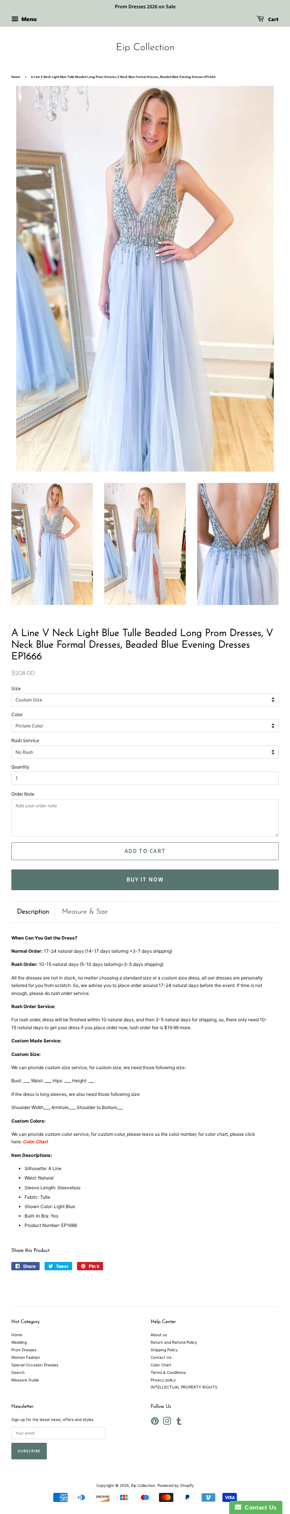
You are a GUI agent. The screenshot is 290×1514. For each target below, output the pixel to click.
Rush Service (25, 740)
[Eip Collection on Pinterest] (155, 1423)
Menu (28, 19)
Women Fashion (25, 1357)
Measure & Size (85, 912)
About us (159, 1334)
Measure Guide (25, 1380)
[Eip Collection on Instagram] (167, 1423)
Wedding (19, 1342)
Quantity (20, 767)
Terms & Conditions (168, 1372)
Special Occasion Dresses (34, 1365)
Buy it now (145, 879)
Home (15, 77)
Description (33, 912)
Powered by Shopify (175, 1485)
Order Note (22, 794)
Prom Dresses (23, 1349)
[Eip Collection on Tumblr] (179, 1423)
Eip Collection (145, 48)
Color (17, 714)
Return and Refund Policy (174, 1342)
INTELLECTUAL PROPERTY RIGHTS (184, 1387)
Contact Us (161, 1357)
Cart (273, 19)
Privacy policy (163, 1380)
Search (18, 1372)
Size (16, 688)
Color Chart (161, 1365)
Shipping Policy (164, 1349)
